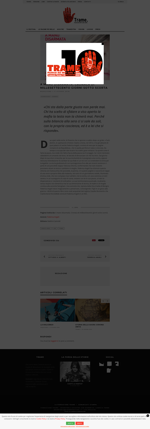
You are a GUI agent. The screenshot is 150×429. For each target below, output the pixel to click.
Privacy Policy (60, 419)
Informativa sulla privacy (68, 426)
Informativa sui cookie (82, 426)
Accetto (70, 423)
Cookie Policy (41, 419)
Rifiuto (79, 423)
